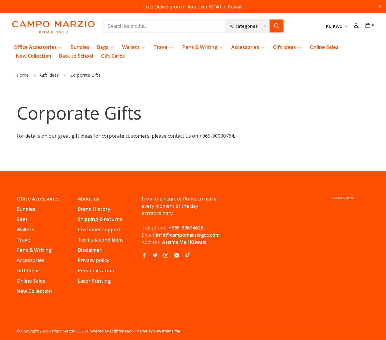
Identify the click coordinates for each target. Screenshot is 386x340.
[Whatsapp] (176, 255)
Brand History (94, 209)
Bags (102, 47)
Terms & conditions (101, 239)
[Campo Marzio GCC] (343, 199)
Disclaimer (90, 250)
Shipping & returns (100, 219)
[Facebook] (144, 255)
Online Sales (324, 47)
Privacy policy (93, 260)
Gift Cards (113, 56)
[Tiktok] (187, 255)
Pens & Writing (199, 47)
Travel (161, 47)
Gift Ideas (284, 47)
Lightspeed (121, 331)
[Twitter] (155, 255)
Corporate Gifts (85, 75)
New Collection (33, 56)
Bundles (80, 47)
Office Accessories (35, 47)
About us (88, 198)
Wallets (131, 47)
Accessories (245, 47)
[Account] (356, 26)
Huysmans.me (167, 331)
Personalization (96, 270)
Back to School (76, 56)
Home (23, 75)
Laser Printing (94, 280)
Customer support (99, 229)
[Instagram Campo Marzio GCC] (165, 255)
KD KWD (335, 26)
